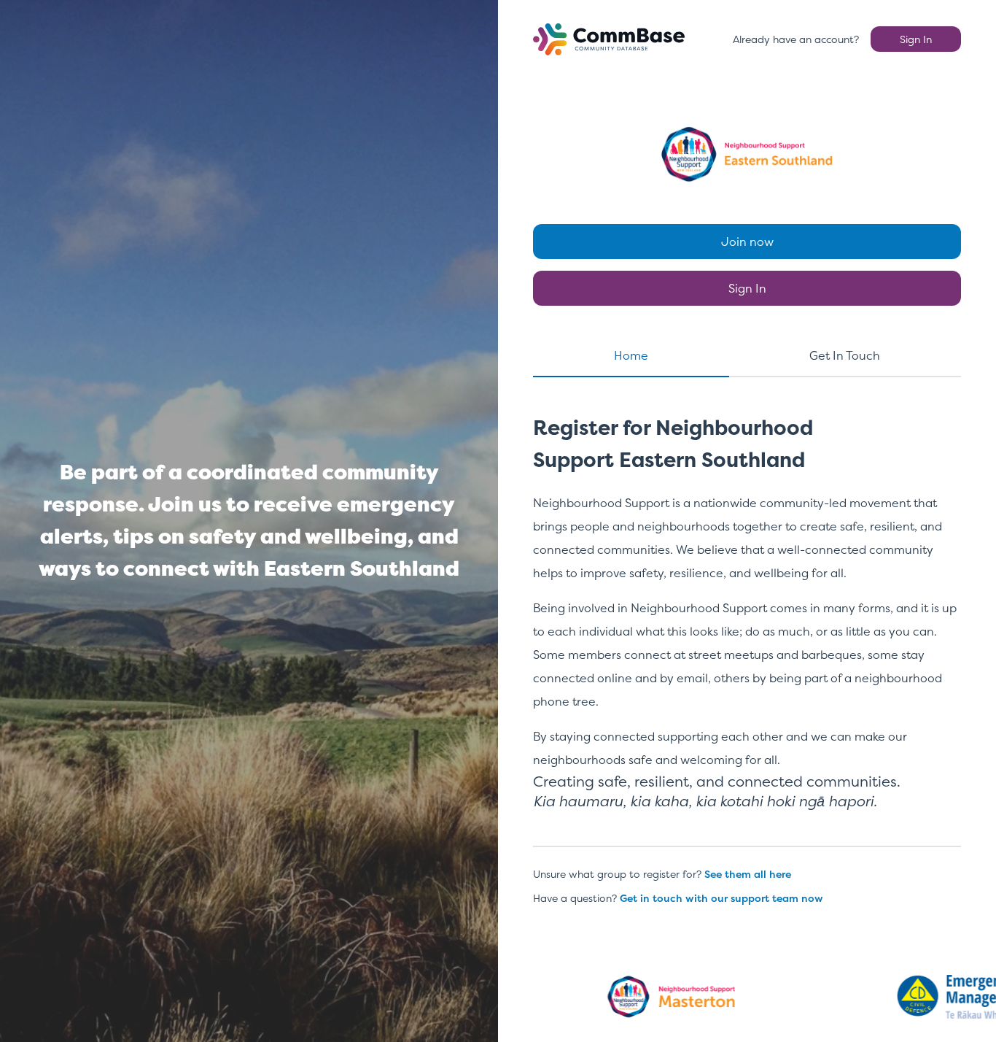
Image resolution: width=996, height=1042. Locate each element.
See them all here (747, 874)
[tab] (631, 362)
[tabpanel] (747, 626)
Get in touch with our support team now (721, 898)
